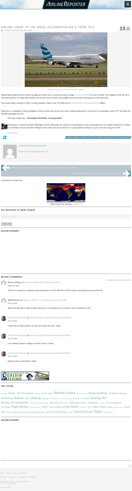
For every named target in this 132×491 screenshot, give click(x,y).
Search (15, 473)
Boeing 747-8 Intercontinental (62, 398)
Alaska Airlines (97, 393)
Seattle (9, 412)
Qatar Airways (118, 407)
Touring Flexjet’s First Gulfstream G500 (42, 282)
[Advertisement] (66, 18)
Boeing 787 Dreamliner (15, 402)
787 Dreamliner (24, 393)
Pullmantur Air (123, 137)
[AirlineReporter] (66, 5)
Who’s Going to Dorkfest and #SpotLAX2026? (50, 318)
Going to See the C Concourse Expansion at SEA (45, 300)
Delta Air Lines (78, 402)
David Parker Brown (17, 318)
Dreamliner (93, 403)
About (8, 473)
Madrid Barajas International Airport (85, 103)
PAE (89, 407)
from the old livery (81, 95)
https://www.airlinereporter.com (33, 151)
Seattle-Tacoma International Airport (29, 412)
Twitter (3, 477)
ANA (27, 398)
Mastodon (31, 477)
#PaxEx (11, 393)
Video (98, 411)
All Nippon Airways (117, 393)
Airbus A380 (47, 393)
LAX (51, 407)
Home (2, 473)
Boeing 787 (99, 398)
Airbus (37, 393)
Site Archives (5, 487)
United (70, 412)
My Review (82, 407)
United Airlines (83, 411)
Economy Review (114, 403)
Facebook (12, 477)
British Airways (43, 403)
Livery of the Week (105, 137)
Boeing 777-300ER (81, 399)
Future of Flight (35, 407)
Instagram (21, 477)
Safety (127, 407)
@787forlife (12, 133)
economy (102, 403)
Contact (23, 473)
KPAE (45, 407)
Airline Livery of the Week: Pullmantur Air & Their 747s (48, 27)
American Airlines (12, 398)
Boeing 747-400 (88, 137)
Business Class (56, 403)
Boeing (36, 398)
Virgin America (108, 412)
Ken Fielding (79, 89)
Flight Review (20, 406)
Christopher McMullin (18, 31)
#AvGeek (4, 393)
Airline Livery (72, 137)
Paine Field (98, 407)
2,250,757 (77, 204)
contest (66, 403)
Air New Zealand (82, 393)
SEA (3, 412)
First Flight (5, 407)
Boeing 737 (47, 399)
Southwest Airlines (56, 412)
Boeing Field (34, 403)
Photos (109, 407)
